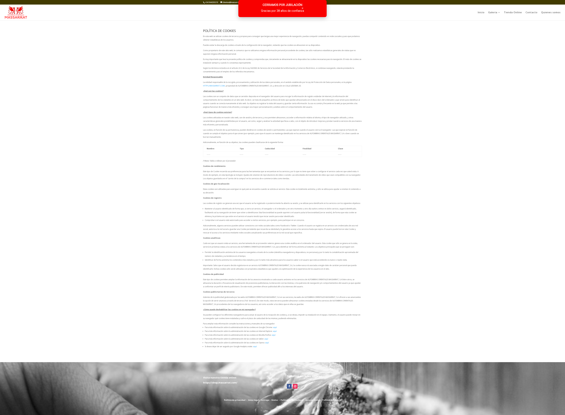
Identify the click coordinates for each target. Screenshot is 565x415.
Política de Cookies (331, 400)
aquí (275, 327)
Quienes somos (551, 12)
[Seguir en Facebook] (289, 386)
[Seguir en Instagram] (295, 386)
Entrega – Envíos (269, 400)
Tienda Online (513, 12)
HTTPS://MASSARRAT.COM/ (214, 86)
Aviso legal (253, 400)
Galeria (492, 12)
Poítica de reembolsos (292, 400)
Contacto (531, 12)
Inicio (481, 12)
